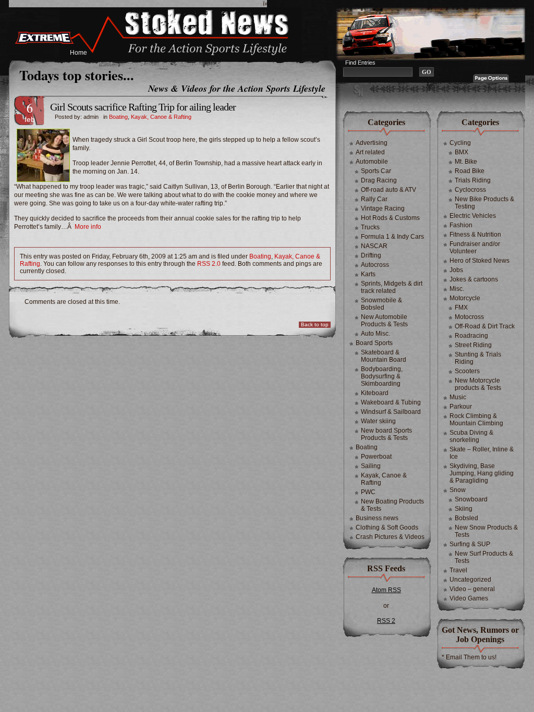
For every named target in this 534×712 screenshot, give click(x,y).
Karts (368, 274)
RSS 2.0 (209, 263)
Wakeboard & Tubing (391, 402)
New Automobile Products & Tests (384, 320)
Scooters (467, 371)
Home (78, 52)
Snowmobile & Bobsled (381, 304)
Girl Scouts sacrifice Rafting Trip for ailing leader (143, 107)
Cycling (460, 142)
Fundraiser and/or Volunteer (475, 247)
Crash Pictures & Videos (390, 537)
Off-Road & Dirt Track (485, 326)
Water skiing (378, 421)
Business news (377, 518)
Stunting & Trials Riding (478, 358)
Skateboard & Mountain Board (383, 356)
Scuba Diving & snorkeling (471, 436)
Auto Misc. (375, 333)
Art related (370, 152)
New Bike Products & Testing (484, 202)
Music (458, 397)
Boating (118, 117)
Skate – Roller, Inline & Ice (482, 453)
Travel (458, 570)
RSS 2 (386, 620)
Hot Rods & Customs (390, 218)
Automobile (372, 161)
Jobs (456, 270)
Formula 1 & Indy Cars (392, 236)
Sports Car (376, 171)
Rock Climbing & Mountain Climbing (476, 419)
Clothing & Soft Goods (387, 527)
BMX (461, 152)
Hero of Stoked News (479, 260)
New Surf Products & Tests (484, 557)
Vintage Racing (383, 208)
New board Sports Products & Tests (386, 434)
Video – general (472, 589)
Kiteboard (375, 393)
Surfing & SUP (470, 544)
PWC (368, 492)
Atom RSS (386, 590)
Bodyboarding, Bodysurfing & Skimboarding (382, 376)
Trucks (370, 227)
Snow (458, 490)
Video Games (469, 598)
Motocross (469, 317)
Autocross (375, 264)
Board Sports (374, 343)
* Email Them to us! (469, 657)
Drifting (371, 255)
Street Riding (473, 345)
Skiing (463, 508)
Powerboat (376, 456)
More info (88, 226)
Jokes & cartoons (474, 279)
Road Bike (469, 171)
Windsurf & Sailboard (391, 411)
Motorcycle (465, 298)
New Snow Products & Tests (486, 531)
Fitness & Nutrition (475, 234)
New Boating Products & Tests (392, 505)
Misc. (457, 288)
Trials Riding (473, 180)
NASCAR (374, 246)
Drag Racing (379, 180)
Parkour (461, 406)
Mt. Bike (466, 161)
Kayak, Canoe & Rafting (161, 117)
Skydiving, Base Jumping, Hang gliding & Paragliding (482, 473)
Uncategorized (470, 579)
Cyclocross (470, 189)
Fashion (461, 225)
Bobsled (466, 518)
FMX (461, 307)
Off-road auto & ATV (388, 189)
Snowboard (471, 499)
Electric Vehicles (473, 215)
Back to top (315, 324)
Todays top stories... (76, 75)
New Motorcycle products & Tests (478, 384)
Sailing (371, 466)
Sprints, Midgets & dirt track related (391, 287)
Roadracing (471, 335)
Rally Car (374, 199)
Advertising (371, 142)
